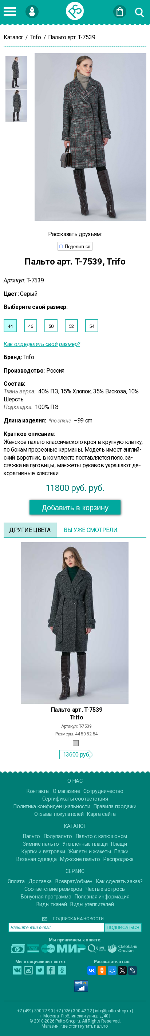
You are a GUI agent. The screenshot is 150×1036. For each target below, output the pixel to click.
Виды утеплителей (92, 904)
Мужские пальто (80, 859)
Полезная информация (102, 897)
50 (50, 326)
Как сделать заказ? (119, 881)
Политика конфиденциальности (51, 806)
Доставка (40, 881)
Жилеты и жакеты (89, 852)
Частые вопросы (106, 889)
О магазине (66, 791)
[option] (16, 72)
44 (10, 326)
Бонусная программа (46, 897)
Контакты (38, 791)
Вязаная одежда (36, 859)
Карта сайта (101, 814)
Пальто (31, 836)
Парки (121, 852)
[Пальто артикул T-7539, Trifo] (74, 622)
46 (30, 326)
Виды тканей (51, 904)
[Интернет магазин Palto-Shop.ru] (75, 11)
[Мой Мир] (112, 970)
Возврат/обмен (73, 881)
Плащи (119, 844)
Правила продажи (115, 806)
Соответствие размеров (53, 889)
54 (91, 326)
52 (71, 326)
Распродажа (118, 859)
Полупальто (58, 836)
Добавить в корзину (75, 508)
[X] (122, 970)
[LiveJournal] (132, 970)
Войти (43, 8)
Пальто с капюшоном (101, 836)
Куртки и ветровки (43, 852)
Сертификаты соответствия (75, 799)
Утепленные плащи (84, 844)
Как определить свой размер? (42, 344)
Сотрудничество (103, 791)
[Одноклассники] (102, 970)
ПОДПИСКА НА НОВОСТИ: (78, 918)
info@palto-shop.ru (113, 1010)
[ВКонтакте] (91, 970)
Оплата (16, 881)
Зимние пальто (41, 844)
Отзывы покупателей (59, 814)
